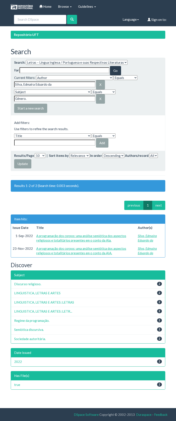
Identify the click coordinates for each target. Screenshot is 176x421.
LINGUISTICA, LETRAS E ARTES (37, 293)
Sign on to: (159, 20)
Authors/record (137, 155)
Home (47, 6)
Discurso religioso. (27, 284)
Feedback (160, 414)
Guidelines (86, 6)
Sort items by (59, 155)
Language (130, 19)
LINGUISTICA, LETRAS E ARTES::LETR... (43, 311)
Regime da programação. (31, 320)
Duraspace (144, 414)
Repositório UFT (26, 35)
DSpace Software (86, 414)
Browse (64, 6)
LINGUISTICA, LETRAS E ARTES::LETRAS (44, 302)
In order (96, 155)
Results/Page (24, 155)
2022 (18, 362)
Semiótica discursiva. (29, 330)
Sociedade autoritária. (30, 339)
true (17, 385)
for (16, 70)
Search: (19, 62)
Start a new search (31, 108)
